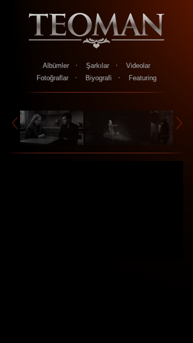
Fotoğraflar (52, 78)
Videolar (138, 65)
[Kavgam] (118, 142)
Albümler (56, 65)
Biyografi (98, 78)
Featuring (142, 78)
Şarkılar (97, 65)
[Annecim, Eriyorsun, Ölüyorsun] (52, 142)
